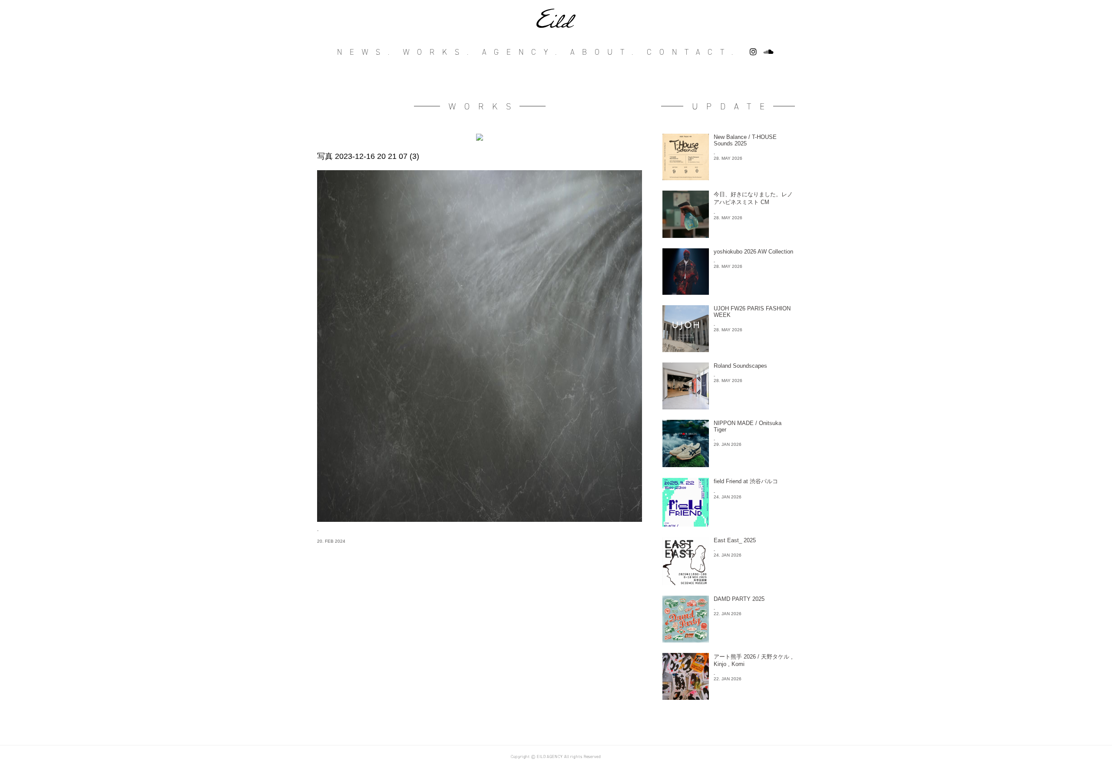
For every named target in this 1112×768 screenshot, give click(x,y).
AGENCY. (523, 52)
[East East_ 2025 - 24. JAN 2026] (728, 583)
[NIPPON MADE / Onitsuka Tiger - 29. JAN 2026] (728, 464)
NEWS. (367, 52)
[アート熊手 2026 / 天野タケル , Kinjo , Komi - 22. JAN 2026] (728, 697)
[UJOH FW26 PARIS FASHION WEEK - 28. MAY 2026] (728, 349)
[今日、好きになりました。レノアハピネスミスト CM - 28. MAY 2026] (728, 235)
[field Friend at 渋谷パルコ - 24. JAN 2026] (728, 524)
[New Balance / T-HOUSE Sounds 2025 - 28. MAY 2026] (728, 177)
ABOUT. (605, 52)
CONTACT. (694, 52)
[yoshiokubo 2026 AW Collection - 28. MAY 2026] (728, 292)
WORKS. (439, 52)
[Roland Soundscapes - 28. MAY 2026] (728, 407)
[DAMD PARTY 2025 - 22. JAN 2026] (728, 640)
